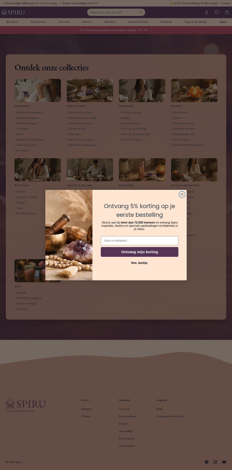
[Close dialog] (182, 194)
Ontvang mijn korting (139, 252)
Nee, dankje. (139, 262)
